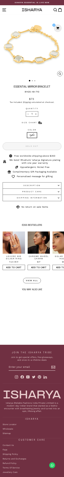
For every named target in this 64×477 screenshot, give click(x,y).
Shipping (27, 102)
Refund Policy (10, 463)
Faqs (5, 449)
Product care (32, 192)
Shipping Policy (10, 454)
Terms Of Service (11, 468)
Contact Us (8, 445)
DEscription (31, 185)
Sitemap (7, 433)
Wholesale (8, 429)
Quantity (32, 109)
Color (32, 130)
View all (32, 281)
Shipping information (32, 198)
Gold (32, 135)
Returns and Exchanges (14, 459)
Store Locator (10, 424)
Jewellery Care (10, 472)
